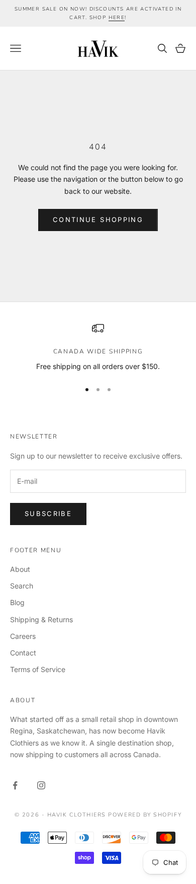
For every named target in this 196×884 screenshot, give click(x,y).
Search (21, 585)
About (20, 569)
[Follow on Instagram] (41, 785)
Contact (23, 652)
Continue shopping (98, 219)
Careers (23, 636)
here (117, 17)
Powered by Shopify (144, 815)
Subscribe (48, 513)
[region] (98, 347)
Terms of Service (37, 669)
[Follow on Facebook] (15, 785)
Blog (17, 602)
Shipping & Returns (41, 619)
